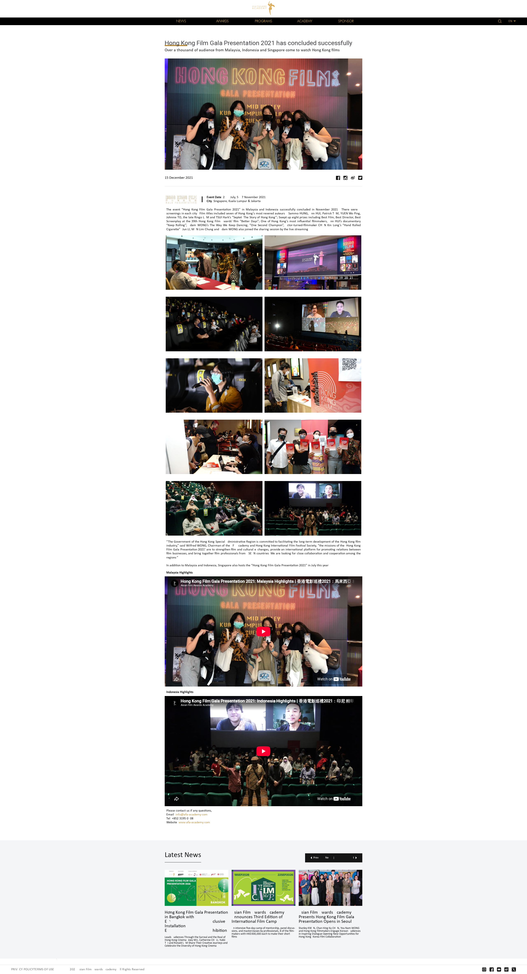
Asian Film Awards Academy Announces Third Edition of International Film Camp (258, 917)
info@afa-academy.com (192, 814)
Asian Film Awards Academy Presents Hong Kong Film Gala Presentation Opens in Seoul (326, 917)
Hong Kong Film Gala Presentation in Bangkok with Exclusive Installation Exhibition (196, 921)
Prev (315, 857)
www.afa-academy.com (194, 822)
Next (339, 857)
